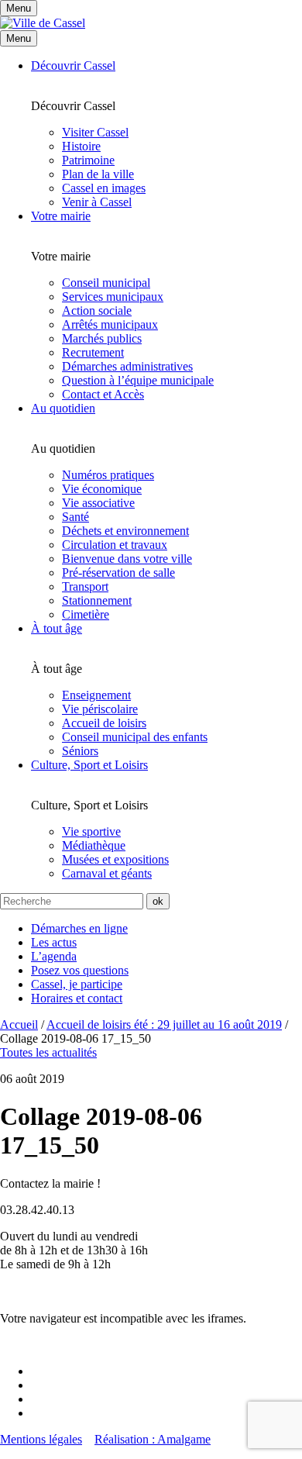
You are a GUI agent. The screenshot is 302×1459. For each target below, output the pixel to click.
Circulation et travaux (114, 544)
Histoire (81, 146)
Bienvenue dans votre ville (127, 558)
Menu (18, 38)
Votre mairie (61, 215)
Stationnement (97, 600)
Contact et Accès (103, 394)
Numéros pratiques (108, 474)
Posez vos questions (80, 970)
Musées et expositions (115, 859)
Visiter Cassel (95, 132)
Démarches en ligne (79, 928)
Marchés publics (102, 338)
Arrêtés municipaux (110, 324)
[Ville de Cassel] (42, 22)
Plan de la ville (98, 174)
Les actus (54, 942)
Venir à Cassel (97, 202)
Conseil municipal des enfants (135, 736)
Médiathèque (93, 845)
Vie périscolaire (100, 709)
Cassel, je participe (76, 984)
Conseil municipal (106, 282)
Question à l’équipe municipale (138, 380)
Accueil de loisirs (104, 723)
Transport (85, 586)
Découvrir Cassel (73, 65)
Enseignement (96, 695)
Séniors (80, 750)
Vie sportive (91, 831)
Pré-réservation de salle (118, 572)
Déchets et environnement (125, 530)
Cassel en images (104, 188)
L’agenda (54, 956)
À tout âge (56, 628)
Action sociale (97, 310)
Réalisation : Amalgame (152, 1439)
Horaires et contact (76, 998)
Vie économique (102, 488)
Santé (75, 516)
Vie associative (98, 502)
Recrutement (93, 352)
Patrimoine (88, 160)
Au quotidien (63, 408)
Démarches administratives (127, 366)
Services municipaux (112, 296)
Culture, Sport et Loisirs (89, 764)
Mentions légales (41, 1439)
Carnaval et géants (107, 873)
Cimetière (85, 614)
